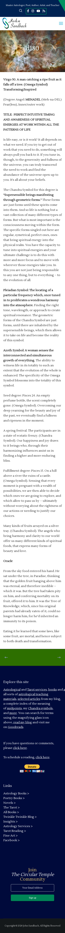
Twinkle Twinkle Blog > (20, 817)
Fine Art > (10, 836)
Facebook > (11, 840)
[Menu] (59, 23)
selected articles (29, 699)
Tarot (31, 690)
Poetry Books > (14, 798)
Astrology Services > (18, 826)
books (52, 690)
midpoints (14, 708)
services (41, 690)
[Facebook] (28, 10)
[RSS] (43, 10)
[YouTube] (38, 10)
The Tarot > (11, 807)
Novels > (9, 803)
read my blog (22, 722)
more (13, 713)
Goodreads (15, 727)
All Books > (11, 812)
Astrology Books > (16, 793)
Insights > (10, 821)
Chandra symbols (40, 708)
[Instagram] (33, 10)
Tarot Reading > (14, 831)
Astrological (11, 690)
